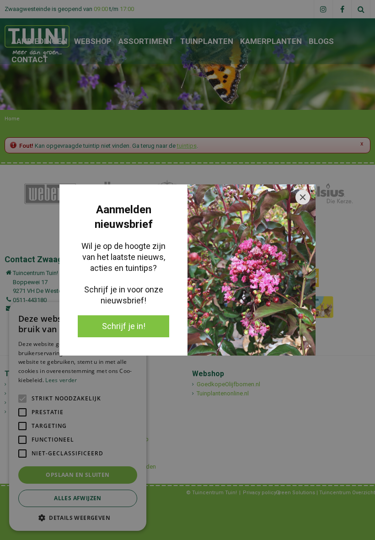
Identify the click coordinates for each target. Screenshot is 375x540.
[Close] (302, 197)
